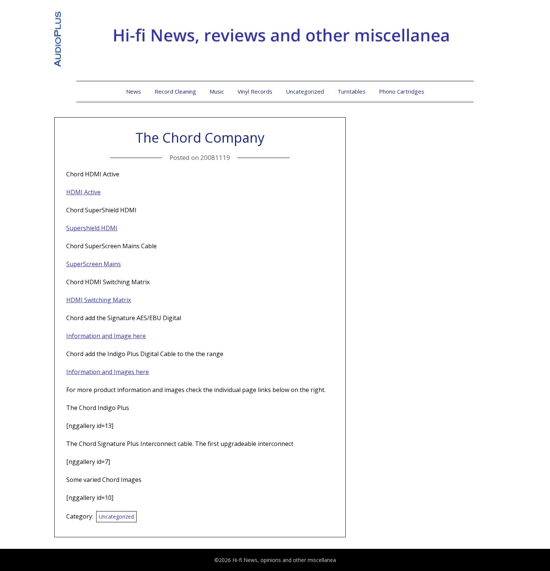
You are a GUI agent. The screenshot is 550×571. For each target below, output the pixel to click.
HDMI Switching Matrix (98, 300)
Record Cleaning (175, 91)
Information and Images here (107, 372)
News (133, 91)
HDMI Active (83, 192)
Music (217, 91)
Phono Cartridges (401, 91)
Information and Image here (106, 336)
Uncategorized (305, 91)
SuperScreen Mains (93, 264)
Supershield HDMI (91, 228)
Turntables (351, 91)
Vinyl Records (255, 91)
